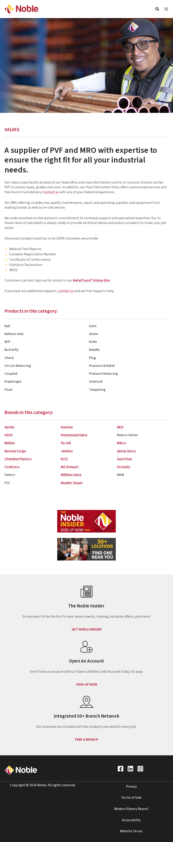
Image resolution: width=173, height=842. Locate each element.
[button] (157, 10)
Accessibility (131, 820)
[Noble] (21, 8)
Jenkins (67, 451)
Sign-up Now (86, 684)
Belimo (10, 442)
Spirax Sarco (126, 451)
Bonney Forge (15, 451)
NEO (120, 427)
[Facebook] (120, 768)
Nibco (121, 442)
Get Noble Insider (87, 629)
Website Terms (131, 831)
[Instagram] (140, 768)
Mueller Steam (71, 482)
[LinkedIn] (130, 768)
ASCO (9, 435)
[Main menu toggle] (166, 9)
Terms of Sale (131, 797)
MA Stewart (70, 466)
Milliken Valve (71, 474)
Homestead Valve (74, 435)
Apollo (9, 427)
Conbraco (12, 466)
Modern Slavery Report (131, 808)
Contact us (51, 192)
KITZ (64, 458)
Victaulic (123, 466)
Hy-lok (66, 442)
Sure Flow (124, 458)
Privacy (131, 786)
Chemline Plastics (18, 458)
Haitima (67, 427)
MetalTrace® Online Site (91, 280)
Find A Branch (86, 739)
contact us (66, 290)
